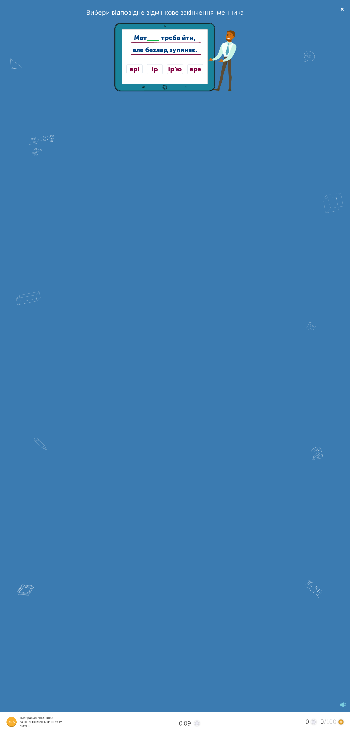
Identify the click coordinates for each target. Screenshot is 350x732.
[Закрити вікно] (342, 9)
